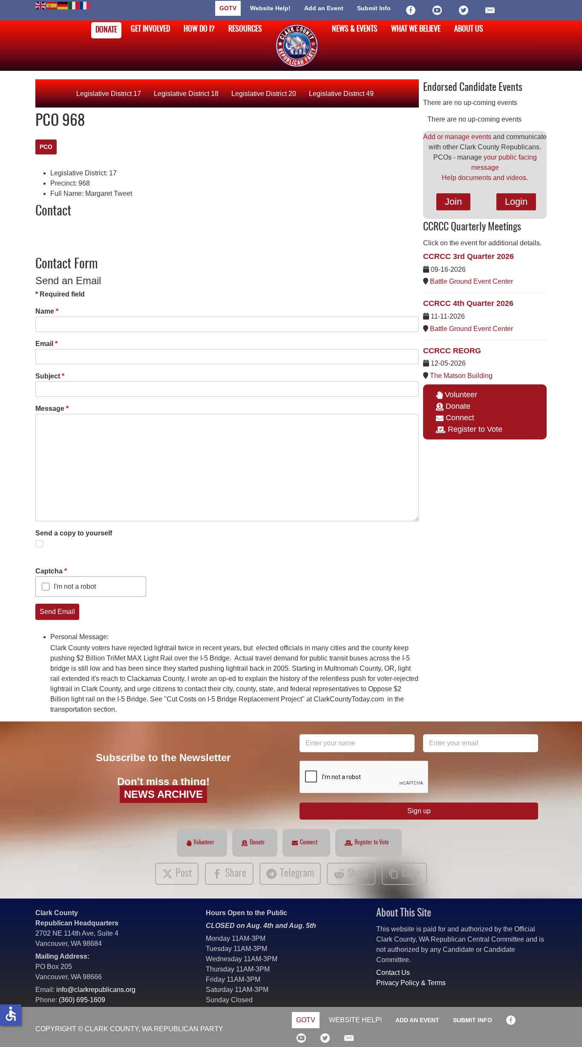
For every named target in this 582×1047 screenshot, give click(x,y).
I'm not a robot (75, 586)
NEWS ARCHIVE (163, 794)
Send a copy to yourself (73, 533)
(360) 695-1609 (82, 999)
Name (46, 311)
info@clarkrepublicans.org (95, 989)
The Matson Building (461, 375)
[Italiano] (74, 5)
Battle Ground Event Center (471, 281)
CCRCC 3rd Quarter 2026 (468, 256)
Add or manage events (457, 136)
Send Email (57, 611)
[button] (562, 1027)
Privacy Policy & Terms (411, 982)
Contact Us (393, 972)
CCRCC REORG (452, 350)
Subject (49, 376)
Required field (60, 294)
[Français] (85, 5)
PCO (46, 146)
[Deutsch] (63, 5)
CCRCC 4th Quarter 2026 (468, 303)
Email (46, 343)
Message (52, 408)
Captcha (51, 571)
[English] (40, 5)
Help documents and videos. (485, 177)
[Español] (52, 5)
